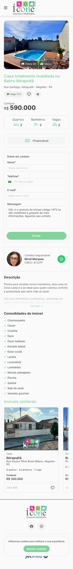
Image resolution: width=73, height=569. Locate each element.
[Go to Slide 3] (30, 445)
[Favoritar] (29, 94)
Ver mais (35, 306)
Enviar (36, 235)
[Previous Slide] (7, 45)
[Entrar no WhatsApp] (61, 259)
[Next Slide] (66, 45)
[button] (36, 45)
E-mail (11, 190)
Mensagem (14, 204)
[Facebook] (32, 526)
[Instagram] (41, 526)
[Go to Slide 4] (33, 445)
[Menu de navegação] (5, 8)
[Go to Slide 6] (38, 445)
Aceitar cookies (36, 548)
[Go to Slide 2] (27, 445)
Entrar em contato (18, 156)
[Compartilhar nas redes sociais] (37, 94)
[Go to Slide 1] (25, 445)
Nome (11, 162)
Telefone (13, 176)
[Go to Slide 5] (35, 445)
